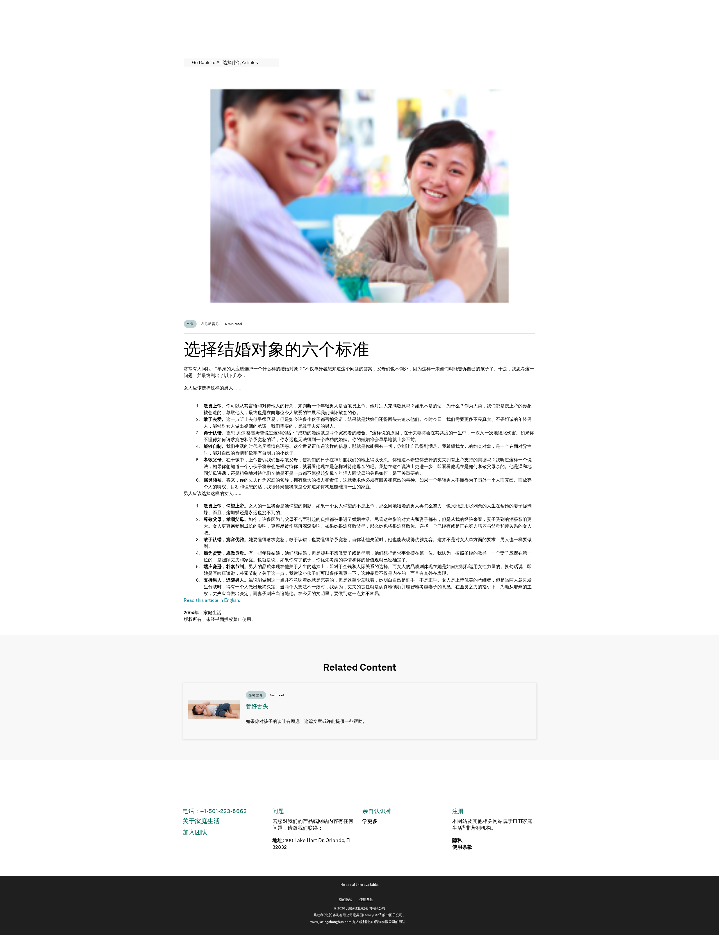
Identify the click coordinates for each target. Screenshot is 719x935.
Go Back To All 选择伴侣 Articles (225, 62)
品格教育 (256, 695)
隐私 (457, 840)
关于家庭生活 (201, 821)
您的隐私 (345, 900)
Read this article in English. (212, 600)
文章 (190, 324)
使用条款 (462, 847)
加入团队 (195, 832)
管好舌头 (257, 706)
